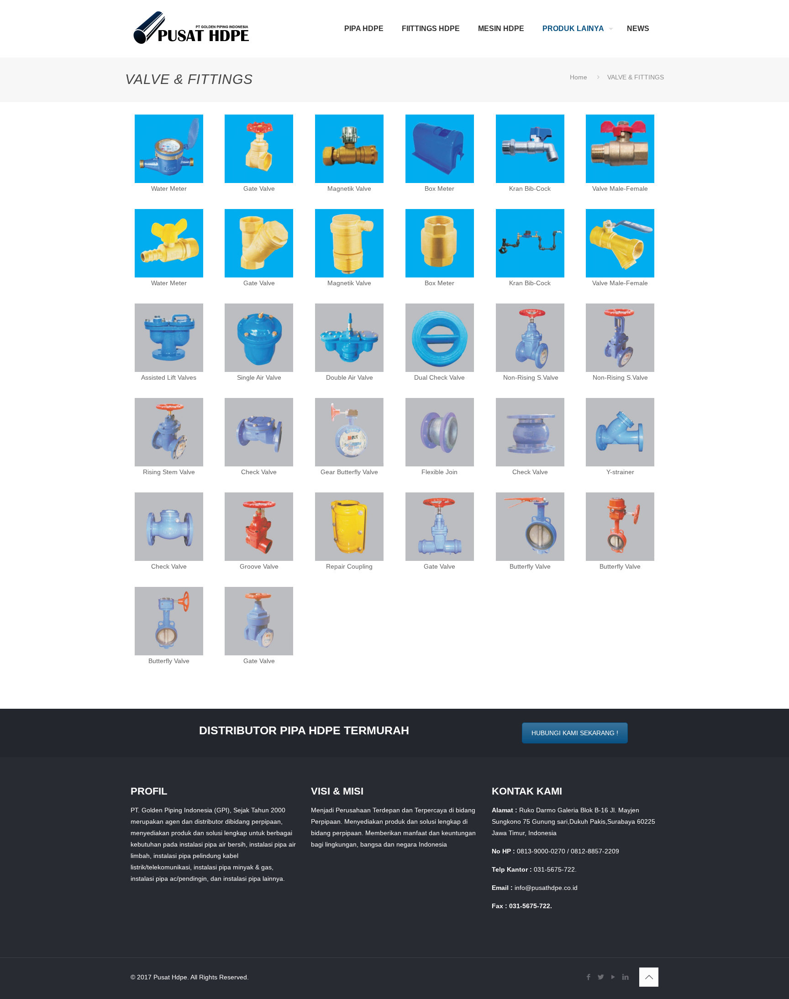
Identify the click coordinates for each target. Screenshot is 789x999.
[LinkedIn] (625, 977)
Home (578, 77)
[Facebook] (588, 977)
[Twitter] (600, 977)
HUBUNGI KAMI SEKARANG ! (574, 733)
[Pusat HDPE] (191, 28)
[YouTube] (613, 977)
